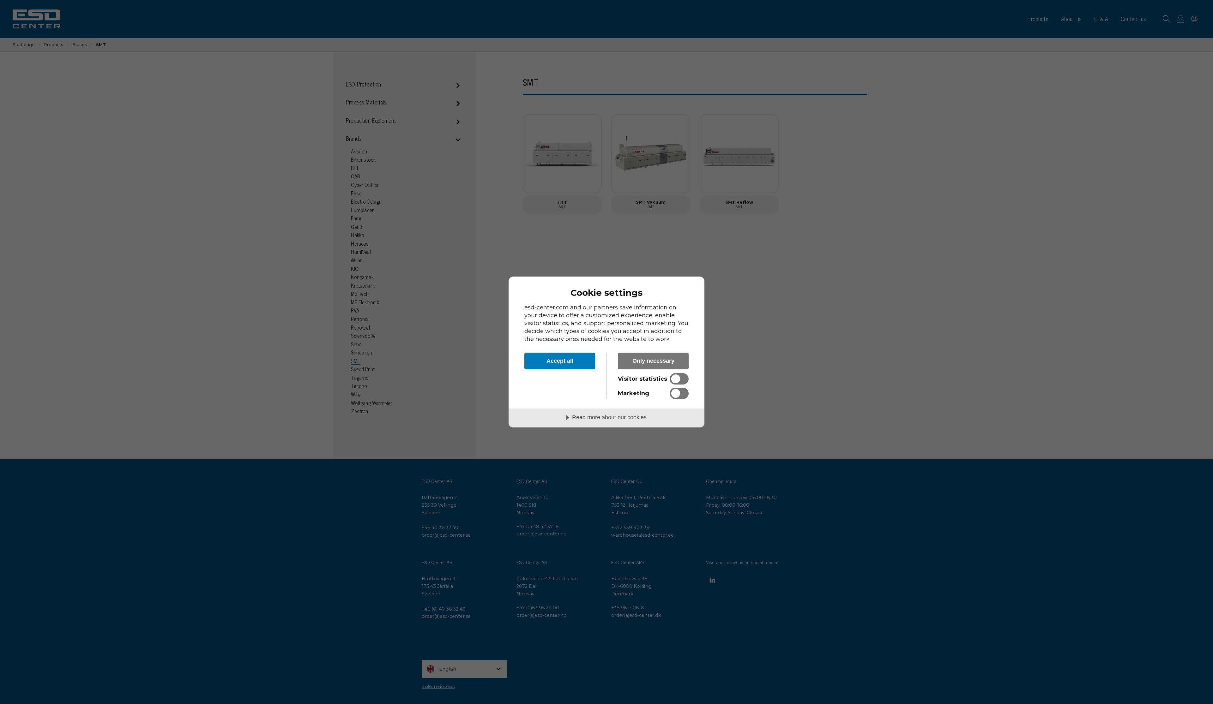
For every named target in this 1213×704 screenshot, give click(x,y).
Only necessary (653, 361)
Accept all (559, 361)
